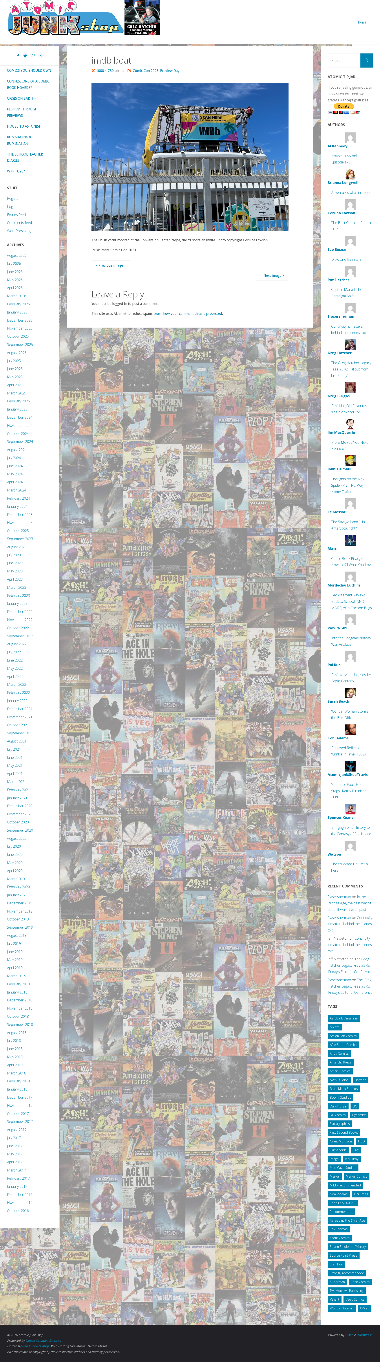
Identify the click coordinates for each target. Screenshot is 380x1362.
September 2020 (20, 830)
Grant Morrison (341, 1141)
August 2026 (17, 255)
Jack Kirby (351, 1159)
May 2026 (15, 279)
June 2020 (15, 854)
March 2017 (16, 1170)
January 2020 (17, 895)
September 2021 (20, 733)
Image (334, 1159)
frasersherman (339, 896)
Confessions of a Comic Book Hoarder (28, 84)
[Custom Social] (40, 56)
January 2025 (17, 409)
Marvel (335, 1176)
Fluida (348, 1335)
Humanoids (338, 1150)
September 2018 (20, 1024)
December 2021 (19, 708)
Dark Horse (338, 1106)
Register (13, 198)
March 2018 (16, 1073)
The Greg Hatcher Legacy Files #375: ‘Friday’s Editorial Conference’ (350, 965)
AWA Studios (339, 1080)
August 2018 (17, 1032)
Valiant (334, 1299)
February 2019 (18, 984)
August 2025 (17, 352)
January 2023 (17, 603)
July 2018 (14, 1040)
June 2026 (15, 271)
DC (355, 1106)
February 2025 (18, 401)
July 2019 (14, 943)
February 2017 (18, 1178)
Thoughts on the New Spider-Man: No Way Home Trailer (348, 485)
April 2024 (15, 482)
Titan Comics (360, 1282)
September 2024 (20, 441)
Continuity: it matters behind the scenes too (350, 924)
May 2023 (15, 571)
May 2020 (15, 862)
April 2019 (15, 967)
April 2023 (15, 579)
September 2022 (20, 636)
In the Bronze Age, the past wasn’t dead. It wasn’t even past (349, 903)
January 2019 (17, 992)
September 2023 (20, 538)
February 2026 (18, 304)
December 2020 (19, 805)
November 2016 (20, 1202)
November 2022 (20, 619)
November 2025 (20, 328)
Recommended (341, 1212)
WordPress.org (19, 230)
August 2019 (17, 935)
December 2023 (19, 514)
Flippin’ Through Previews (22, 112)
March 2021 (16, 781)
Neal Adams (339, 1194)
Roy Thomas (339, 1229)
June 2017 (15, 1146)
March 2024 (16, 490)
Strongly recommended (347, 1273)
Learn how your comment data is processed (187, 314)
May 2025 (15, 376)
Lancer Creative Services (43, 1340)
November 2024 (20, 425)
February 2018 (18, 1081)
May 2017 (15, 1154)
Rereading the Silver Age (347, 1220)
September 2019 (20, 927)
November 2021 (20, 717)
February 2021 (18, 789)
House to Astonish (24, 126)
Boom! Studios (340, 1097)
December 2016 (19, 1194)
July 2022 (14, 652)
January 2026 (17, 312)
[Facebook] (18, 56)
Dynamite (359, 1115)
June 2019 (15, 951)
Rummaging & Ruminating (19, 140)
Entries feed (16, 214)
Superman (337, 1282)
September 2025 (20, 344)
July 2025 (14, 360)
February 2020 (18, 886)
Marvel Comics (356, 1176)
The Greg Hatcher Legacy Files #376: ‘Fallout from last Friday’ (351, 369)
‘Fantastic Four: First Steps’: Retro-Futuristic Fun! (348, 791)
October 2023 (18, 530)
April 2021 (15, 773)
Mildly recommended (345, 1185)
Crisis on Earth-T (22, 98)
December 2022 (19, 611)
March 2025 (16, 393)
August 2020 (17, 838)
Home (362, 22)
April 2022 (15, 676)
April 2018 (15, 1065)
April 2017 (15, 1162)
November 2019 (20, 911)
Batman (360, 1080)
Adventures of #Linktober (351, 192)
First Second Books (344, 1132)
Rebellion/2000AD (343, 1203)
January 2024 (17, 506)
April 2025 (15, 385)
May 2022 (15, 668)
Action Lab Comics (343, 1036)
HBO (361, 1141)
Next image (272, 275)
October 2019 (18, 919)
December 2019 (19, 903)
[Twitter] (25, 56)
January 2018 (17, 1089)
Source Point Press (343, 1255)
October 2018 (18, 1016)
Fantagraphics (340, 1124)
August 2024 (17, 449)
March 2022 (16, 684)
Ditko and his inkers (346, 259)
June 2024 (15, 466)
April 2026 (15, 287)
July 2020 (14, 846)
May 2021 (15, 765)
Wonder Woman (342, 1308)
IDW (356, 1150)
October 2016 (18, 1210)
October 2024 (18, 433)
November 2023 (20, 522)
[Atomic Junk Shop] (84, 17)
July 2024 (14, 457)
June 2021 (15, 757)
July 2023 (14, 555)
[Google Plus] (33, 56)
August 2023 (17, 546)
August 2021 (17, 741)
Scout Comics (340, 1238)
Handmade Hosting (35, 1346)
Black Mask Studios (344, 1089)
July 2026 (14, 263)
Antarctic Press (341, 1062)
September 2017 (20, 1121)
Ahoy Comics (339, 1053)
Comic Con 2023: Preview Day (156, 71)
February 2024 (18, 498)
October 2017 (18, 1113)
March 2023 (16, 587)
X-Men (364, 1308)
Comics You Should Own (29, 70)
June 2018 (15, 1048)
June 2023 (15, 563)
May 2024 (15, 474)
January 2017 (17, 1186)
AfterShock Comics (343, 1045)
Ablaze (335, 1027)
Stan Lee (336, 1264)
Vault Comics (355, 1299)
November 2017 (20, 1105)
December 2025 (19, 320)
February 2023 (18, 595)
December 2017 (19, 1097)
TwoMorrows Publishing (347, 1291)
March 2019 (16, 975)
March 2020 (16, 878)
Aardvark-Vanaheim (344, 1018)
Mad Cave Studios (343, 1168)
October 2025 (18, 336)
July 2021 (14, 749)
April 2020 (15, 870)
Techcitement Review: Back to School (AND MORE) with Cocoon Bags (351, 601)
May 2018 (15, 1056)
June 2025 (15, 368)
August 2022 (17, 644)
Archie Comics (340, 1071)
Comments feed (19, 222)
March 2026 (16, 295)
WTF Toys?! (16, 171)
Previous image (111, 265)
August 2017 (17, 1129)
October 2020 (18, 822)
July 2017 (14, 1137)
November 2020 (20, 814)
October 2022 (18, 627)
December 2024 (19, 417)
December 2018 (19, 1000)
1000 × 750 (105, 71)
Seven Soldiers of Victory (348, 1247)
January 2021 (17, 798)
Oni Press (361, 1194)
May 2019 (15, 959)
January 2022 (17, 700)
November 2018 (20, 1008)
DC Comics (338, 1115)
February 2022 (18, 692)
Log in (11, 206)
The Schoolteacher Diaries (25, 157)
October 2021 (18, 724)
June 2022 (15, 660)
